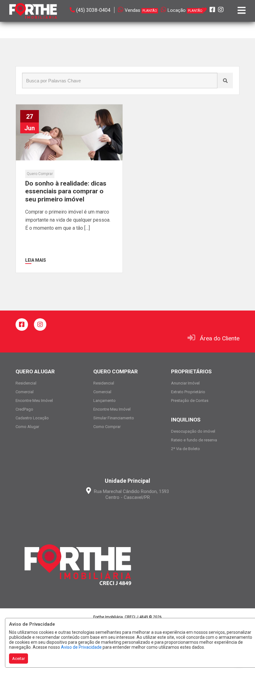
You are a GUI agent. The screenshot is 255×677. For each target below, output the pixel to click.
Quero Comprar (40, 174)
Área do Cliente (219, 338)
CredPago (24, 409)
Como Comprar (107, 426)
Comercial (25, 391)
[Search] (225, 80)
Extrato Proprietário (188, 391)
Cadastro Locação (32, 418)
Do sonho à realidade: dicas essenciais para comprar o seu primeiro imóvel (65, 191)
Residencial (26, 383)
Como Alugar (27, 426)
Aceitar (18, 658)
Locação (185, 10)
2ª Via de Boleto (185, 448)
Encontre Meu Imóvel (34, 400)
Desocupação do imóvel (193, 431)
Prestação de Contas (189, 400)
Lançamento (104, 400)
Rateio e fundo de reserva (194, 440)
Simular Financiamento (113, 418)
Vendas (141, 10)
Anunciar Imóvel (185, 383)
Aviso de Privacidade (81, 647)
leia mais (35, 260)
